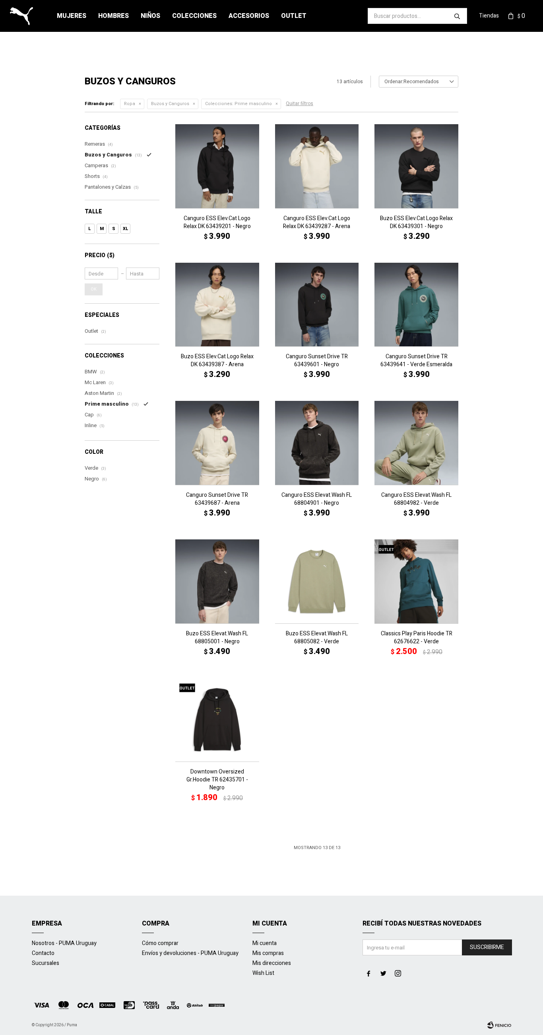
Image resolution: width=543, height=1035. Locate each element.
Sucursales (45, 963)
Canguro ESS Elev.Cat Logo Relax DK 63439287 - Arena (316, 222)
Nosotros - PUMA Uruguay (64, 943)
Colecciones (194, 16)
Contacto (43, 953)
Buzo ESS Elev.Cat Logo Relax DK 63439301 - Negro (416, 222)
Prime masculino (238, 103)
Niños (150, 16)
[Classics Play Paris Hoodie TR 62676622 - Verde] (416, 581)
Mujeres (71, 16)
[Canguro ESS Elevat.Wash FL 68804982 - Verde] (416, 443)
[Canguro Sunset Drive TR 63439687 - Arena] (217, 443)
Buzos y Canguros (170, 103)
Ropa (129, 103)
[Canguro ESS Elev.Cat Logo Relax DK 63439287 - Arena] (317, 166)
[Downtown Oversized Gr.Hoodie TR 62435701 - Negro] (217, 720)
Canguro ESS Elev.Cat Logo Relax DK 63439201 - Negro (217, 222)
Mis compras (268, 953)
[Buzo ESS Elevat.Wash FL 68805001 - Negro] (217, 581)
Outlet (293, 16)
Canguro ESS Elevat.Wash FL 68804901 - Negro (316, 499)
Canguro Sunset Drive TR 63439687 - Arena (217, 499)
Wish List (263, 973)
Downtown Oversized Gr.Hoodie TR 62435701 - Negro (217, 780)
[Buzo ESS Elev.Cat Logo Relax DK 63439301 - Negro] (416, 166)
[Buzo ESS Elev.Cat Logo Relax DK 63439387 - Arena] (217, 305)
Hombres (113, 16)
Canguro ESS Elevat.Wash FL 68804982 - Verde (416, 499)
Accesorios (249, 16)
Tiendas (489, 16)
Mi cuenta (264, 943)
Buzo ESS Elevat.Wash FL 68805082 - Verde (317, 638)
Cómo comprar (160, 943)
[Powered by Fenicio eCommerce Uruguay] (499, 1025)
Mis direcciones (271, 963)
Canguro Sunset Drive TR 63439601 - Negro (317, 361)
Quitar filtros (299, 103)
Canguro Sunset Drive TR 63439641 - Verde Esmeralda (416, 361)
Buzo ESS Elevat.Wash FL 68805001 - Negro (217, 638)
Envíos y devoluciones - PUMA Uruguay (190, 953)
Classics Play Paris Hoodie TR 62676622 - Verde (416, 638)
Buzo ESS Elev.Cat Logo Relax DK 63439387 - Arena (217, 361)
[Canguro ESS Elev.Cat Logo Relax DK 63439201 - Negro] (217, 166)
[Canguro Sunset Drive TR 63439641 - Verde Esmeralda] (416, 305)
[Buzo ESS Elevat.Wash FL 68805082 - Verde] (317, 581)
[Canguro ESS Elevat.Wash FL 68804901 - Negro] (317, 443)
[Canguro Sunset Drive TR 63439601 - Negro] (317, 305)
